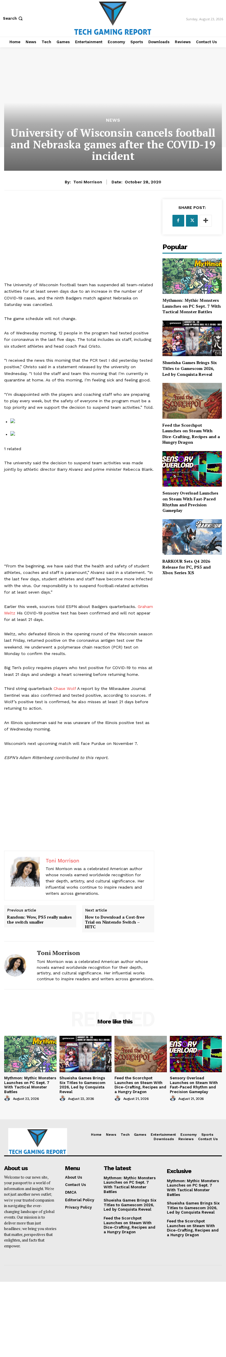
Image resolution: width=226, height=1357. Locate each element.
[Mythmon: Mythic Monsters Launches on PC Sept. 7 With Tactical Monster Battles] (192, 276)
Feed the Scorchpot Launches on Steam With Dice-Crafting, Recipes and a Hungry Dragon (191, 433)
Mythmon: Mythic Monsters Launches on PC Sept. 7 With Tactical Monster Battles (191, 305)
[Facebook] (178, 221)
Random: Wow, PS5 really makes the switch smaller (39, 920)
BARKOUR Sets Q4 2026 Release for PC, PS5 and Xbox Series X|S (186, 566)
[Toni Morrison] (18, 965)
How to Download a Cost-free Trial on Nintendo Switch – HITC (114, 922)
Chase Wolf (65, 688)
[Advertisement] (79, 240)
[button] (13, 18)
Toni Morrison (87, 182)
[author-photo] (8, 1098)
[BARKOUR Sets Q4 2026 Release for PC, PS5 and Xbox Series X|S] (192, 537)
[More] (206, 221)
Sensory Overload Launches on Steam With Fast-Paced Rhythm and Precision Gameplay (190, 501)
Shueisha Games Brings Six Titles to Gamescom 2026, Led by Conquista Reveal (189, 368)
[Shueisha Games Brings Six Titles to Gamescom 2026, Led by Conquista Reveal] (192, 338)
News (113, 120)
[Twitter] (192, 221)
